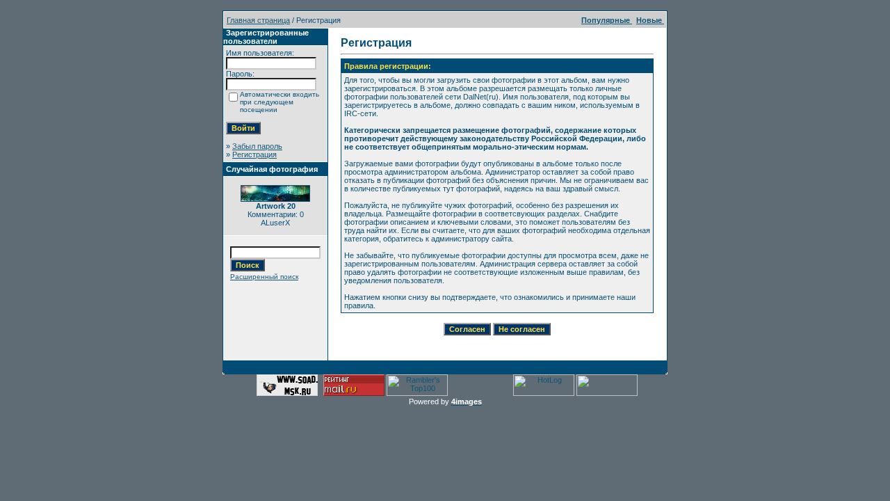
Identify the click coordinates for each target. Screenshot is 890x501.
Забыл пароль (257, 146)
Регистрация (254, 154)
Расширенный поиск (264, 276)
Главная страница (258, 20)
